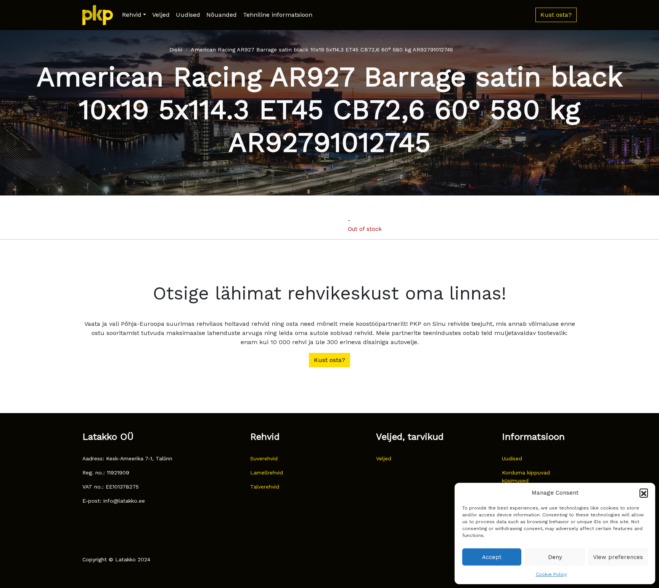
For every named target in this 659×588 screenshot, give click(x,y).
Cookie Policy (551, 574)
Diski (175, 49)
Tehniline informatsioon (277, 14)
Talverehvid (264, 487)
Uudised (188, 14)
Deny (555, 557)
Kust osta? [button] (556, 14)
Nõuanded (221, 14)
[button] (644, 493)
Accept (491, 557)
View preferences (618, 557)
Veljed (161, 14)
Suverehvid (264, 458)
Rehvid (131, 14)
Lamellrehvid (266, 472)
